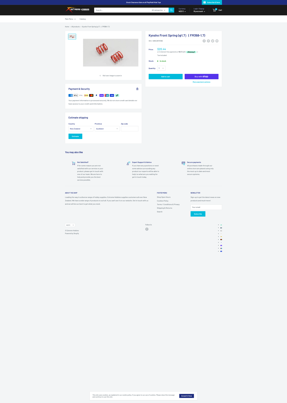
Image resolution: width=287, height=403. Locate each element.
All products (75, 27)
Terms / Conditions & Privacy (168, 204)
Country (71, 124)
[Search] (171, 10)
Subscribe (198, 214)
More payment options (201, 82)
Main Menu (69, 19)
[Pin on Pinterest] (208, 40)
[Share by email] (217, 40)
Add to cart (165, 76)
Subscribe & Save (213, 2)
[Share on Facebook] (204, 40)
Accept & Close (186, 396)
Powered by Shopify (72, 233)
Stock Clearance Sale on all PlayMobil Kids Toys (143, 2)
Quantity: (152, 68)
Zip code (124, 124)
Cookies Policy (162, 201)
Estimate (75, 136)
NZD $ (68, 225)
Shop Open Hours (164, 197)
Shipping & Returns (164, 208)
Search (159, 212)
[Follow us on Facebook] (146, 229)
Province (98, 124)
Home (67, 27)
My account (198, 11)
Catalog (83, 19)
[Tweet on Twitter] (212, 40)
